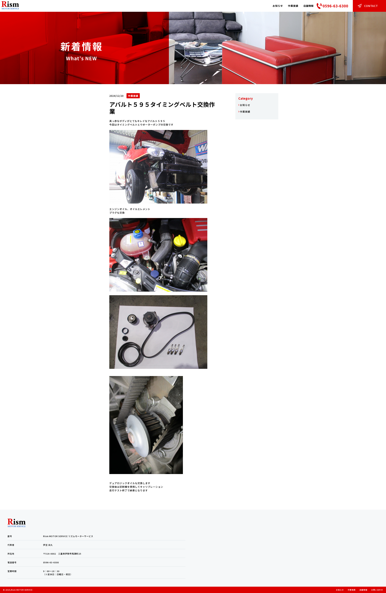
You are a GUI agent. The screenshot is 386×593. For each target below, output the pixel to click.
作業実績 (293, 6)
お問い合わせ (377, 589)
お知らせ (278, 6)
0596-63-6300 (335, 5)
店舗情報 (308, 6)
